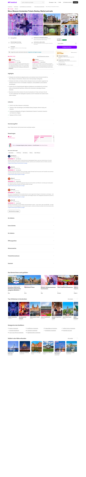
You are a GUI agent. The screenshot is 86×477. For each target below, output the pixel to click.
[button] (25, 24)
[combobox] (33, 2)
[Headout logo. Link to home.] (12, 2)
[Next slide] (53, 56)
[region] (16, 280)
